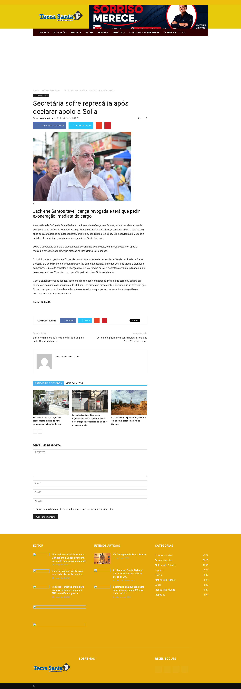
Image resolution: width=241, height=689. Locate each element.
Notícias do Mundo (165, 589)
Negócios (119, 32)
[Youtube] (205, 2)
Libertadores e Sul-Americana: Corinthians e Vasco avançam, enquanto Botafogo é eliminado (69, 557)
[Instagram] (200, 2)
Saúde (89, 32)
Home (36, 90)
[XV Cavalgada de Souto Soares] (102, 558)
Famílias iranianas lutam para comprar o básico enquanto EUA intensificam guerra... (68, 590)
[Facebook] (189, 2)
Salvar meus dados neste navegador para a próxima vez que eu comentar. (74, 509)
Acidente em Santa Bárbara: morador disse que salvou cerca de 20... (128, 573)
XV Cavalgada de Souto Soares (129, 554)
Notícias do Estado (165, 565)
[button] (204, 32)
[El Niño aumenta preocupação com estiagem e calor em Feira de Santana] (129, 402)
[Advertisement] (120, 61)
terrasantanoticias (45, 118)
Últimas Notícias (175, 32)
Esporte (76, 32)
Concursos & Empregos (144, 32)
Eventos (103, 32)
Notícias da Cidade (41, 95)
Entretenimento (163, 560)
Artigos (44, 32)
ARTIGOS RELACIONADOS (48, 383)
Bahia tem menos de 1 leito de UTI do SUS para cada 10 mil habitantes (58, 339)
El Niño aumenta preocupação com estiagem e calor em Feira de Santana (128, 420)
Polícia (158, 574)
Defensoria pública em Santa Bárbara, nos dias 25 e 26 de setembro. (122, 339)
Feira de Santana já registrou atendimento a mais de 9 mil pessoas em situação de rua (47, 420)
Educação (59, 32)
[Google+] (194, 2)
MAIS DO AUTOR (74, 383)
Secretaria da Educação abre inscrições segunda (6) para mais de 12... (128, 590)
